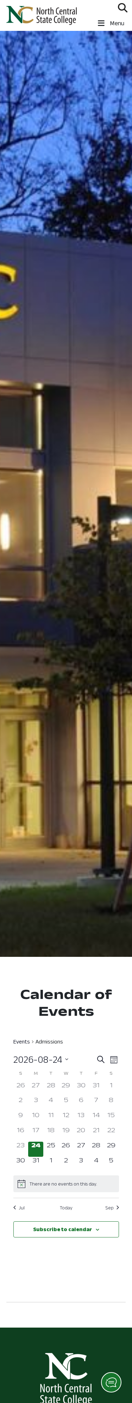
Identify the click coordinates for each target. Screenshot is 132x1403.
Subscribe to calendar (62, 1229)
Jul (22, 1207)
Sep (109, 1207)
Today (66, 1207)
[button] (111, 1382)
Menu (116, 23)
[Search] (123, 7)
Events (21, 1042)
